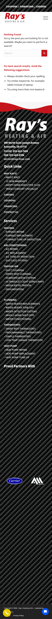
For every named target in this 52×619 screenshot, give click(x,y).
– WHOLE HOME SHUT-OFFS (19, 315)
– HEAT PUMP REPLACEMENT (19, 353)
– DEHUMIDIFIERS (14, 289)
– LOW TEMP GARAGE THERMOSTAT (23, 340)
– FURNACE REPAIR (14, 231)
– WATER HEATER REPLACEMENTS (22, 303)
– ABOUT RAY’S (12, 177)
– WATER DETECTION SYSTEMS (20, 311)
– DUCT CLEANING (14, 270)
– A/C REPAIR (11, 249)
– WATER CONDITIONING (17, 319)
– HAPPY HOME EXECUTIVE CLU (21, 185)
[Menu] (44, 17)
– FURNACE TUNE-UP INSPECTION (22, 239)
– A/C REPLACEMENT (15, 253)
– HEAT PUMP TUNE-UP (16, 357)
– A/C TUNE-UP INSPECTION (19, 256)
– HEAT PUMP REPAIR (15, 349)
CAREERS (41, 6)
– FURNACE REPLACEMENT (18, 235)
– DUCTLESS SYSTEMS (16, 260)
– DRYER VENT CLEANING (17, 274)
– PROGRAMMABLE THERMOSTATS (23, 332)
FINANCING (27, 6)
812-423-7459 (20, 151)
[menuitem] (44, 17)
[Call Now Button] (7, 613)
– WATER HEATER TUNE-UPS (19, 307)
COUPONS (11, 6)
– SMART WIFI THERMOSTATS (20, 328)
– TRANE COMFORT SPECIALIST (21, 188)
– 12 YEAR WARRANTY (15, 181)
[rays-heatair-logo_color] (21, 17)
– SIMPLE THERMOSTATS (17, 336)
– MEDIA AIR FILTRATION (17, 285)
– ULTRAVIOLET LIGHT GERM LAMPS (24, 281)
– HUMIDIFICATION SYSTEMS (20, 277)
